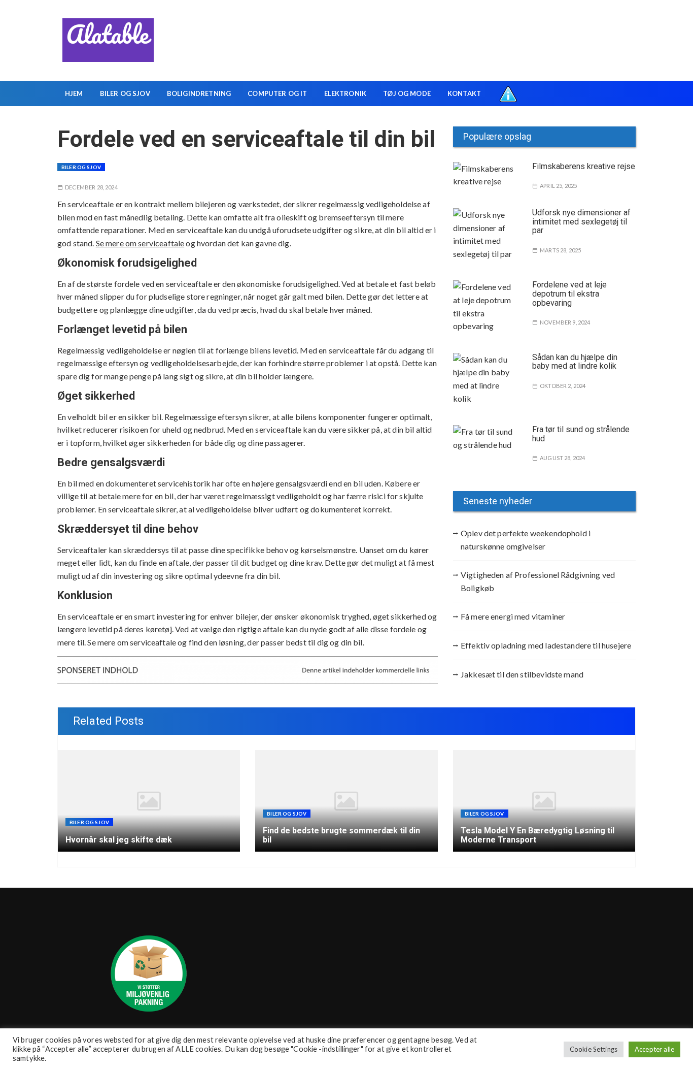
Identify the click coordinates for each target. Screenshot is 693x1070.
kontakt (464, 93)
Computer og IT (277, 93)
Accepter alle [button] (654, 1049)
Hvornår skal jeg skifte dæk (118, 840)
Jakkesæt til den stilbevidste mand (522, 674)
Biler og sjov (125, 93)
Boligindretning (199, 93)
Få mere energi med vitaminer (513, 616)
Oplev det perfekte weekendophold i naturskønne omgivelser (526, 539)
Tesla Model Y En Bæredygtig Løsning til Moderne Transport (537, 835)
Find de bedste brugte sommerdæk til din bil (341, 835)
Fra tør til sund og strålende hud (581, 434)
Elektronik (345, 93)
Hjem (74, 93)
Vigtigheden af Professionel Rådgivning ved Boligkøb (538, 581)
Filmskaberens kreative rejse (583, 166)
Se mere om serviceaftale (140, 243)
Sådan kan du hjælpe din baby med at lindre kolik (574, 361)
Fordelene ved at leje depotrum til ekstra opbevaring (569, 293)
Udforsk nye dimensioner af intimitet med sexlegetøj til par (581, 221)
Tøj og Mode (407, 93)
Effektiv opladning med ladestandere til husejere (546, 645)
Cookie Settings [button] (593, 1049)
